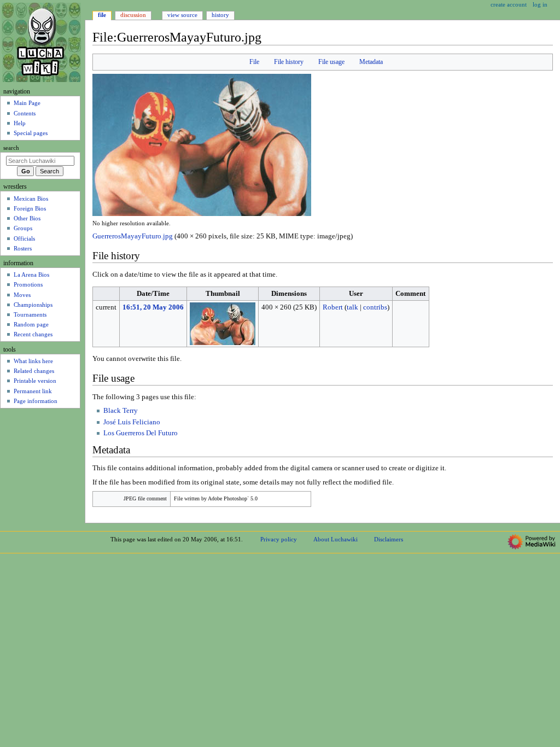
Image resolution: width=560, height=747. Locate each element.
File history (289, 62)
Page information (35, 401)
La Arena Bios (31, 274)
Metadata (371, 62)
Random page (31, 324)
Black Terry (120, 411)
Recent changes (33, 334)
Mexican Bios (31, 198)
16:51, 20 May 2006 (153, 307)
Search (11, 148)
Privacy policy (278, 539)
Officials (24, 238)
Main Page (27, 103)
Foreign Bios (30, 208)
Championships (33, 304)
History (220, 14)
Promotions (28, 284)
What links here (33, 361)
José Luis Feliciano (131, 422)
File (254, 62)
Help (20, 123)
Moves (22, 294)
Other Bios (27, 218)
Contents (25, 113)
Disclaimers (388, 539)
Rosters (23, 248)
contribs (375, 307)
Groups (23, 228)
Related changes (34, 370)
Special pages (31, 133)
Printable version (35, 380)
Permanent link (33, 391)
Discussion (133, 14)
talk (352, 307)
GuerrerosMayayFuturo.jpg (132, 236)
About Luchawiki (335, 539)
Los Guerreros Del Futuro (140, 433)
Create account (509, 4)
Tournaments (30, 314)
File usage (331, 62)
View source (182, 14)
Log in (540, 4)
